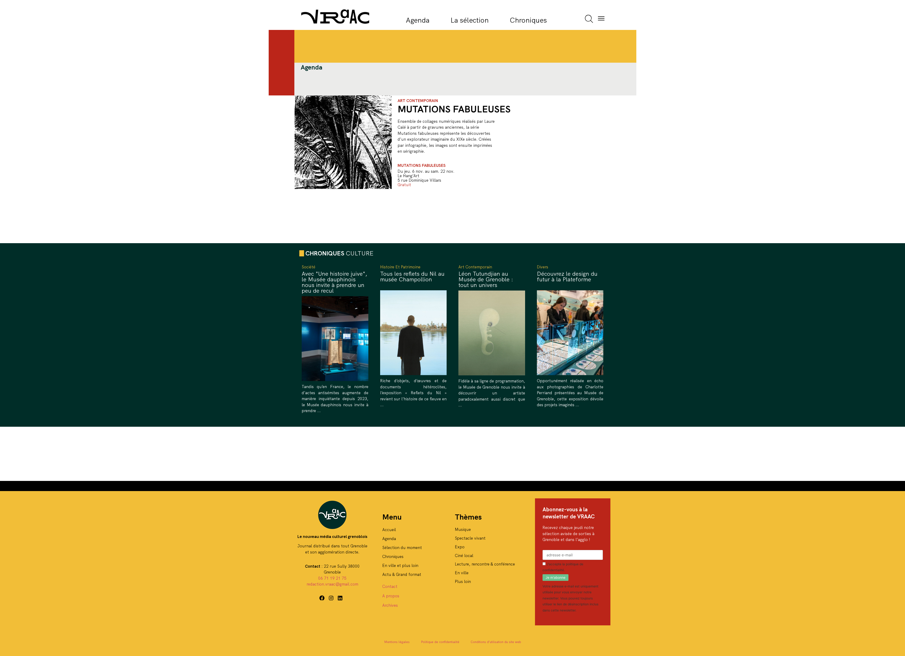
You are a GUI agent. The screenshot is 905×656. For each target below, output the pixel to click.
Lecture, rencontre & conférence (485, 564)
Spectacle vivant (470, 538)
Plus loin (463, 581)
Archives (390, 605)
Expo (460, 546)
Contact (389, 586)
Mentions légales (397, 642)
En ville (462, 572)
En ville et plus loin (400, 565)
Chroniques (528, 20)
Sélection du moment (402, 547)
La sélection (470, 20)
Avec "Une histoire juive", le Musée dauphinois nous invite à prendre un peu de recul (334, 282)
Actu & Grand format (401, 574)
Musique (463, 529)
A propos (390, 596)
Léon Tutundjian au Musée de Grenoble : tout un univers (485, 279)
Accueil (389, 529)
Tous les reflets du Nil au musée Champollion (412, 276)
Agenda (417, 20)
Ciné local (464, 555)
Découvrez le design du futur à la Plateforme (567, 276)
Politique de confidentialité (440, 642)
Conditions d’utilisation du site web (496, 642)
